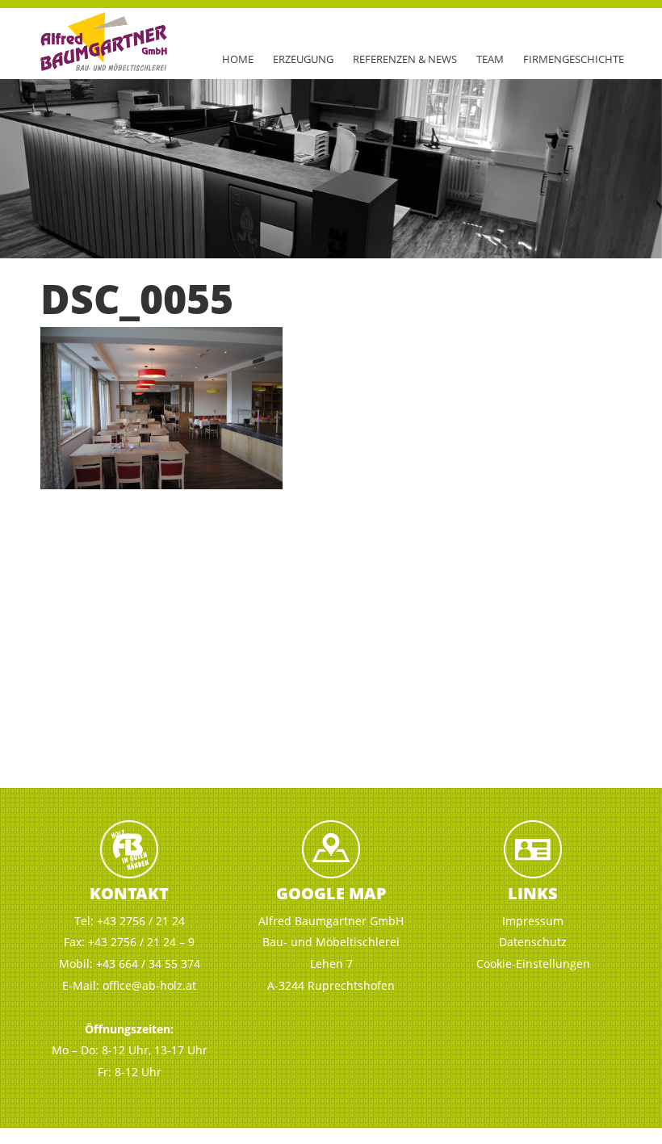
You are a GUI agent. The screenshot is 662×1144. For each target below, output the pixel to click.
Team (490, 59)
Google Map (331, 893)
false (20, 165)
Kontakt (129, 893)
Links (533, 893)
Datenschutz (533, 941)
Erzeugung (303, 59)
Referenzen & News (405, 59)
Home (237, 59)
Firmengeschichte (573, 59)
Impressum (533, 920)
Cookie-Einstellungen (533, 963)
